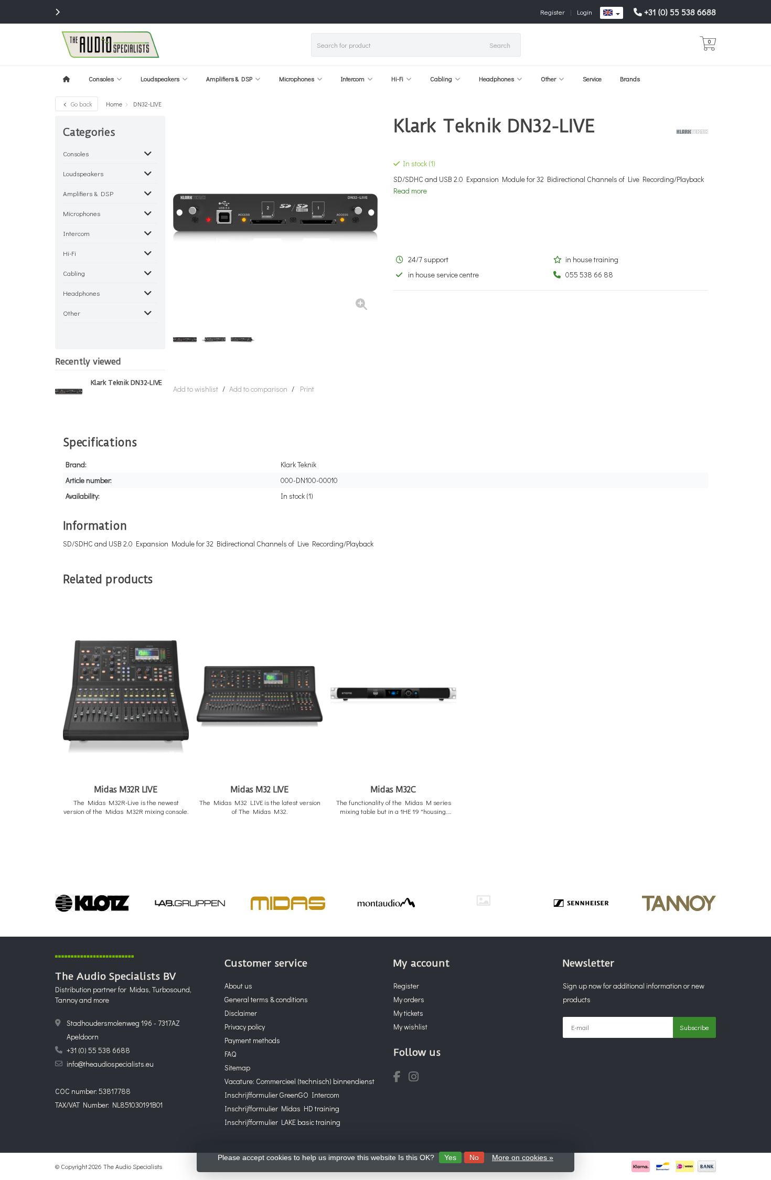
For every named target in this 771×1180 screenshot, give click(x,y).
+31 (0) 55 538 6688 (680, 11)
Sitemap (237, 1067)
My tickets (408, 1013)
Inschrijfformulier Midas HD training (281, 1108)
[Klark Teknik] (688, 131)
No (474, 1157)
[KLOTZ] (92, 903)
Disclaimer (240, 1013)
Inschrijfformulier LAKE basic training (282, 1122)
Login (584, 11)
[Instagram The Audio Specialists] (417, 1078)
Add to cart (121, 845)
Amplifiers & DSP (229, 78)
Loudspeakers (160, 78)
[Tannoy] (679, 903)
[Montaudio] (386, 903)
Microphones (296, 78)
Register (552, 11)
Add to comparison (258, 389)
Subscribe (694, 1027)
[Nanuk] (483, 900)
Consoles (101, 78)
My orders (408, 999)
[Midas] (288, 903)
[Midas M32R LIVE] (126, 697)
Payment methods (252, 1040)
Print (307, 389)
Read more (410, 191)
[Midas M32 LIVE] (260, 697)
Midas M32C (393, 790)
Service (592, 78)
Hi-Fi (397, 78)
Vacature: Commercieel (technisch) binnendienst (299, 1081)
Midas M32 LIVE (259, 790)
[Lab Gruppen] (190, 903)
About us (238, 986)
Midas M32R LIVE (125, 790)
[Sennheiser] (581, 903)
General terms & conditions (266, 999)
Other (548, 78)
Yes (450, 1157)
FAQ (230, 1054)
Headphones (496, 78)
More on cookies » (522, 1157)
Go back (80, 104)
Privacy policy (244, 1027)
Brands (630, 78)
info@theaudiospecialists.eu (110, 1064)
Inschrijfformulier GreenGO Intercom (281, 1095)
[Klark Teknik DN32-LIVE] (69, 392)
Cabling (441, 78)
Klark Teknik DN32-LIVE (127, 383)
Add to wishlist (195, 389)
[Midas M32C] (393, 697)
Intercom (353, 78)
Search (499, 44)
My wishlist (410, 1027)
